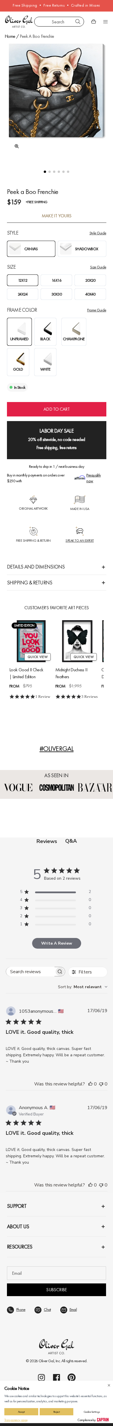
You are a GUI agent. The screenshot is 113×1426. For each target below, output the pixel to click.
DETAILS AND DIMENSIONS (36, 566)
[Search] (78, 22)
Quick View (38, 657)
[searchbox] (30, 971)
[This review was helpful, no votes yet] (90, 1084)
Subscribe (56, 1290)
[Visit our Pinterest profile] (71, 1377)
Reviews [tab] (47, 841)
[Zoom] (15, 146)
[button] (45, 172)
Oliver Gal (46, 1360)
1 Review (42, 696)
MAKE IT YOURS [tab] (57, 216)
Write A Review (56, 943)
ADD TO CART (56, 409)
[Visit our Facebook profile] (56, 1377)
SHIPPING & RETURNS (29, 582)
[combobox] (59, 21)
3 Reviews (89, 696)
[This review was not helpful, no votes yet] (101, 1084)
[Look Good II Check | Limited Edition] (31, 641)
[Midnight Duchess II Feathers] (77, 641)
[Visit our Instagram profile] (41, 1377)
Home (10, 36)
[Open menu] (105, 22)
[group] (56, 100)
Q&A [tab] (71, 841)
